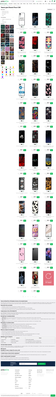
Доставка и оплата (18, 375)
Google (49, 3)
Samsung (15, 3)
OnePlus (34, 3)
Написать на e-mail (50, 369)
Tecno (43, 3)
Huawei (40, 3)
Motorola (30, 3)
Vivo (46, 3)
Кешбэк (16, 380)
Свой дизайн (11, 3)
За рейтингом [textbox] (50, 9)
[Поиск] (33, 1)
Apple (21, 3)
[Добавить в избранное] (27, 13)
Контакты (16, 386)
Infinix (37, 3)
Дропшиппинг (17, 373)
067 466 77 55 (39, 371)
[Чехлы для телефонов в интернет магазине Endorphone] (4, 1)
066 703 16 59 (39, 1)
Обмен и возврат (18, 377)
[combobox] (51, 9)
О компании (17, 371)
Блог (16, 382)
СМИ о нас (17, 384)
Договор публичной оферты (4, 374)
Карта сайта (2, 371)
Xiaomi (18, 3)
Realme (24, 3)
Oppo (27, 3)
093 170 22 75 (39, 372)
